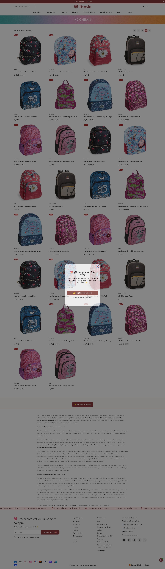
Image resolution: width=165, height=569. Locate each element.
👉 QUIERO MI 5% (82, 291)
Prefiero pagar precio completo (82, 296)
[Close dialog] (97, 266)
